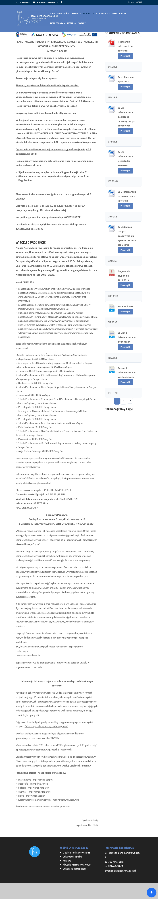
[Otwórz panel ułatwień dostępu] (151, 892)
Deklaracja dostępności (74, 868)
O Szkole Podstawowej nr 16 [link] (76, 852)
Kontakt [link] (67, 860)
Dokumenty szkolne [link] (72, 856)
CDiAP (139, 2)
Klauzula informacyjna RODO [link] (77, 864)
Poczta (131, 2)
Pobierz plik (125, 55)
